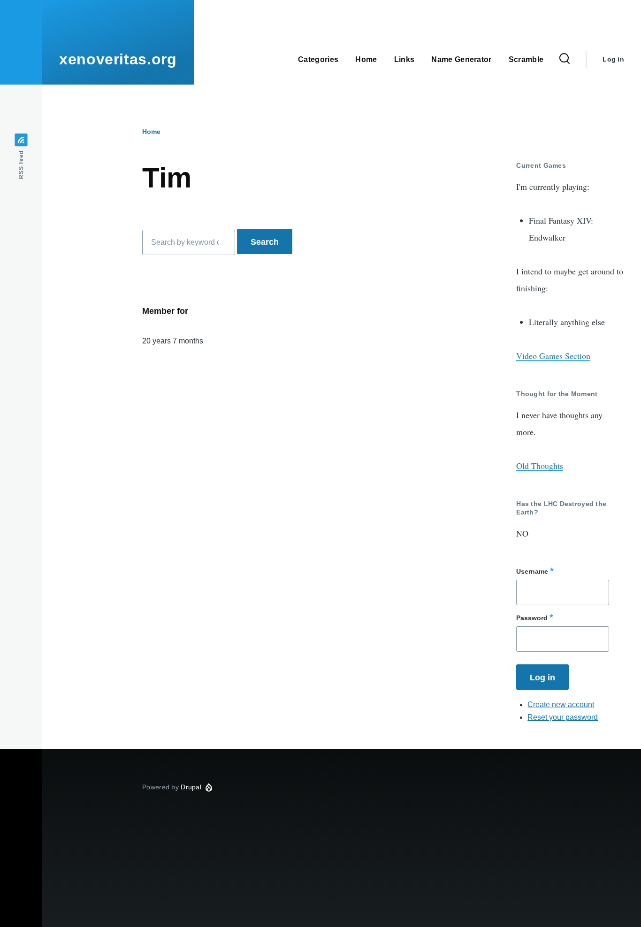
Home (151, 131)
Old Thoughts (539, 465)
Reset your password (562, 717)
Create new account (560, 705)
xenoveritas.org (118, 59)
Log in (613, 59)
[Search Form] (564, 59)
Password (532, 618)
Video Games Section (553, 355)
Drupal (191, 787)
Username (532, 571)
